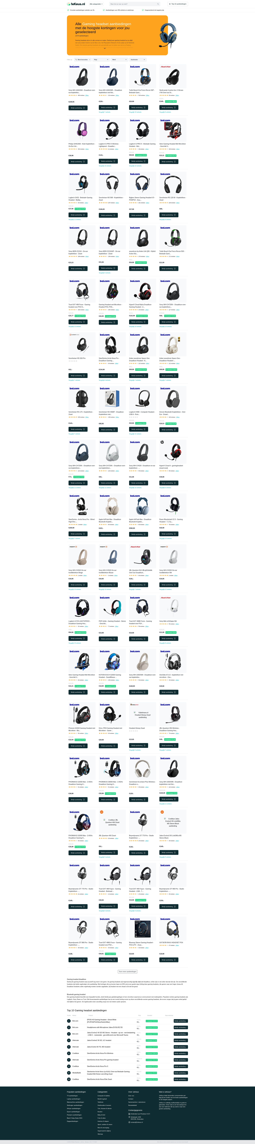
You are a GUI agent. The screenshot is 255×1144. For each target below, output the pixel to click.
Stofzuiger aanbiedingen (74, 1105)
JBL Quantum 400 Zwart (107, 835)
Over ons (131, 1095)
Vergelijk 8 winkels (165, 219)
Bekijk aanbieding (106, 107)
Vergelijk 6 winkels (165, 112)
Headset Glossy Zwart (137, 728)
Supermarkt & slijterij (104, 1131)
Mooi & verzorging (103, 1127)
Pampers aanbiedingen (74, 1115)
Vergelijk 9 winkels (104, 273)
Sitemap (100, 1134)
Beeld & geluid (102, 1099)
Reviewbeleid (132, 1105)
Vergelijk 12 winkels (75, 326)
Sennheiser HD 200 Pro (77, 358)
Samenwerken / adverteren (136, 1102)
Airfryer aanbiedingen (73, 1108)
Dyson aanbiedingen (73, 1111)
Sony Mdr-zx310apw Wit (168, 621)
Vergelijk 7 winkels (104, 112)
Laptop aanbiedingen (73, 1099)
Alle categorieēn (95, 4)
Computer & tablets (104, 1095)
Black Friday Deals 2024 (74, 1118)
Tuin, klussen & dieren (105, 1108)
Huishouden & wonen (104, 1105)
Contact (130, 1099)
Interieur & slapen (103, 1121)
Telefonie (100, 1102)
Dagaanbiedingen (72, 1121)
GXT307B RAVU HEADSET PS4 (171, 942)
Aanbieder (134, 59)
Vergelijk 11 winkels (75, 219)
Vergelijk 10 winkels (135, 112)
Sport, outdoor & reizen (105, 1124)
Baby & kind (101, 1115)
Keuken (100, 1111)
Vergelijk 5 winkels (135, 750)
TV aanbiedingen (72, 1095)
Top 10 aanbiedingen (178, 4)
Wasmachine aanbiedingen (75, 1102)
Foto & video (102, 1118)
